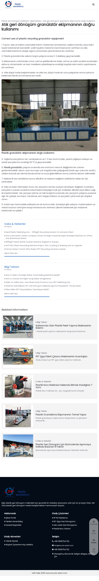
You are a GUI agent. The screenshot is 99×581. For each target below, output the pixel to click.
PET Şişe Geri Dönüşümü (64, 521)
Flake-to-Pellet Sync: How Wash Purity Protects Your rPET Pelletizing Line (38, 282)
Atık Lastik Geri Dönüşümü (65, 525)
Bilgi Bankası (36, 21)
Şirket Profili (11, 518)
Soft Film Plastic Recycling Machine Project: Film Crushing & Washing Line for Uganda (44, 245)
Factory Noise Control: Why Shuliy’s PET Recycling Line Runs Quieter (36, 249)
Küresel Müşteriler (13, 525)
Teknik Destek (12, 541)
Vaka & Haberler (15, 224)
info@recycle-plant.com (63, 545)
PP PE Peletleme (60, 518)
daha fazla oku (11, 253)
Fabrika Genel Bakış (14, 521)
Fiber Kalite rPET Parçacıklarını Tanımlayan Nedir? (27, 289)
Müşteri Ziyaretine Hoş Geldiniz (19, 544)
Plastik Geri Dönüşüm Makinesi (15, 21)
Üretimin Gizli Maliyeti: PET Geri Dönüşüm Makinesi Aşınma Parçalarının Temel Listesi (43, 286)
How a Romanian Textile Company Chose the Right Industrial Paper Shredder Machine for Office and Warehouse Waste (49, 237)
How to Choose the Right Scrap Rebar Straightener (28, 278)
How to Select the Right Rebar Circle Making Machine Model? (33, 275)
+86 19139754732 (61, 541)
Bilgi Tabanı (11, 267)
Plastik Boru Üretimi (62, 528)
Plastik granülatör (13, 167)
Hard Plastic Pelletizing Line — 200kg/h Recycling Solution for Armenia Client (39, 232)
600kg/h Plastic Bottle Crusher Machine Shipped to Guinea (32, 242)
